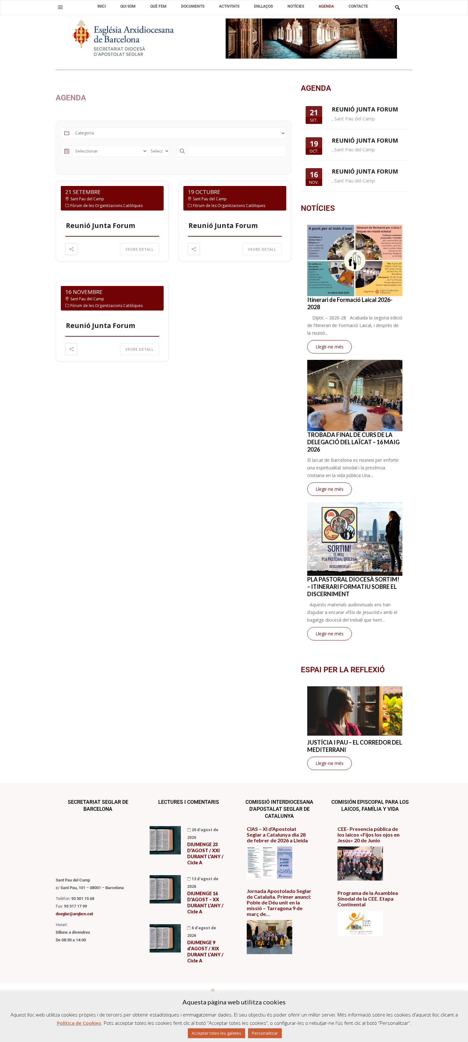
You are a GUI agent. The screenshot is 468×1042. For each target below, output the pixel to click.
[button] (60, 7)
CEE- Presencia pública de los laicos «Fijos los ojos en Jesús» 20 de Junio (368, 834)
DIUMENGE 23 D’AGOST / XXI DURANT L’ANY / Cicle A (205, 853)
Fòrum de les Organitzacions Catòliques (106, 205)
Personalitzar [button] (265, 1033)
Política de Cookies (79, 1023)
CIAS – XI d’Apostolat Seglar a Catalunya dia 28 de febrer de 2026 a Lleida (277, 834)
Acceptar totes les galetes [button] (216, 1033)
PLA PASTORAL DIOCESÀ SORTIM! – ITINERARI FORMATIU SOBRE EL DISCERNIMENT (353, 586)
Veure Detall (139, 249)
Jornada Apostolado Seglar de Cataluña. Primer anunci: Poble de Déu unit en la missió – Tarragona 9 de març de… (279, 902)
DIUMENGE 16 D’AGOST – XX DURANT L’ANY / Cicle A (205, 902)
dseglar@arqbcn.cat (74, 913)
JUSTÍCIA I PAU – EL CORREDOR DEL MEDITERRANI (354, 746)
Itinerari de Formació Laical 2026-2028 (350, 303)
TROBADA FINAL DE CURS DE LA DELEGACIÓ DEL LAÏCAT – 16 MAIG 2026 (353, 442)
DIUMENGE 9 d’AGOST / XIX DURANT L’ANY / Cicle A (205, 951)
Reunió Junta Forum (100, 225)
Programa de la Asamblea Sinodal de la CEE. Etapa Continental (367, 898)
